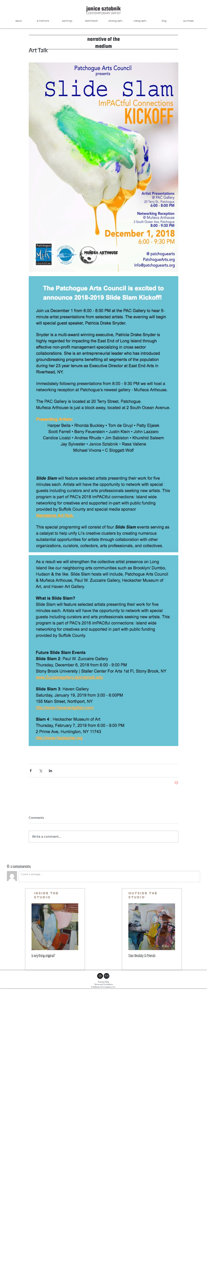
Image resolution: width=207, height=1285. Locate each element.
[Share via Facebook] (31, 770)
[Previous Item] (38, 927)
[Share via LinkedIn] (50, 770)
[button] (67, 21)
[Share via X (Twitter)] (40, 770)
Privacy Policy (103, 982)
